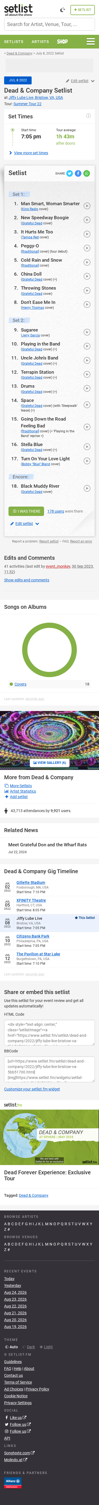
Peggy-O (30, 246)
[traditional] (30, 251)
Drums (28, 386)
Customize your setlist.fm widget (32, 1089)
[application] (49, 1137)
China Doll (31, 274)
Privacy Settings (18, 1403)
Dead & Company (28, 90)
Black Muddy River (40, 486)
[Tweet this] (70, 173)
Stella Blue (32, 444)
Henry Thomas (33, 308)
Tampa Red (30, 237)
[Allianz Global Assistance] (12, 1482)
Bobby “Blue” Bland (36, 464)
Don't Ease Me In (38, 302)
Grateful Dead (32, 223)
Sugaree (29, 330)
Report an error (81, 541)
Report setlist (49, 541)
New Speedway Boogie (45, 217)
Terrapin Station (37, 372)
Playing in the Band (40, 344)
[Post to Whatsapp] (86, 173)
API (7, 1438)
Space (27, 400)
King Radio (30, 209)
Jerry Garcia (31, 335)
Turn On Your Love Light (45, 458)
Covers (20, 684)
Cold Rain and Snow (41, 260)
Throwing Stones (38, 288)
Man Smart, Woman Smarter (50, 203)
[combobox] (49, 24)
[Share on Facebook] (78, 173)
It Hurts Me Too (37, 232)
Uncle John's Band (39, 358)
